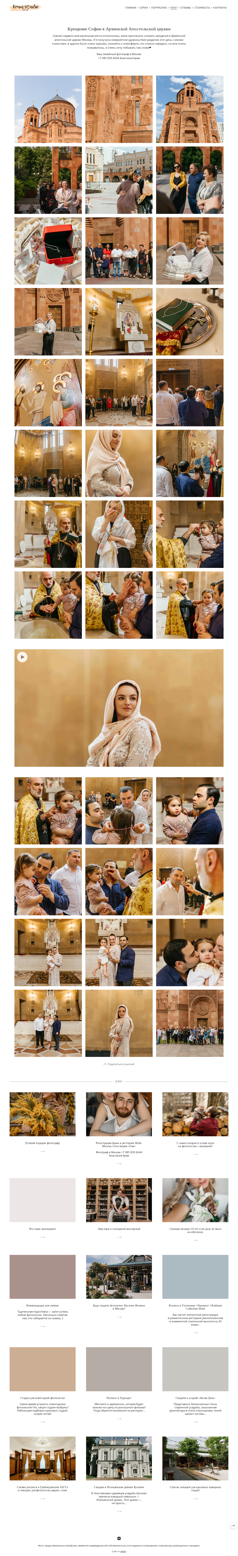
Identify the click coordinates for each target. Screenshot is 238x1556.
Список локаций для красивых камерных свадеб (195, 1489)
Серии (144, 7)
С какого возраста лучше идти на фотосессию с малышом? (195, 1145)
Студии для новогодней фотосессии (42, 1397)
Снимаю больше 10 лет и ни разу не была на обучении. (195, 1230)
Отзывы (186, 7)
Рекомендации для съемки (42, 1305)
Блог (174, 7)
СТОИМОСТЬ (202, 7)
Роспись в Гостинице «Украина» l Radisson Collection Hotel (195, 1307)
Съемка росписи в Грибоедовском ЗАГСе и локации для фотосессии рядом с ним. (42, 1489)
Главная (130, 7)
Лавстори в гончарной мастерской (119, 1228)
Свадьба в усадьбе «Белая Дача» (195, 1397)
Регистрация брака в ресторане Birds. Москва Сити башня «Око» (119, 1145)
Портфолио (159, 7)
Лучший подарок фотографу (42, 1143)
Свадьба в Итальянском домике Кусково (119, 1487)
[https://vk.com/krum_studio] (119, 1538)
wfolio (123, 1551)
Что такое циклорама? (42, 1228)
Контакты (220, 7)
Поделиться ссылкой (121, 1064)
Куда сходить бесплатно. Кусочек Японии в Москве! (119, 1307)
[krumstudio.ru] (25, 7)
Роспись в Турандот (119, 1397)
